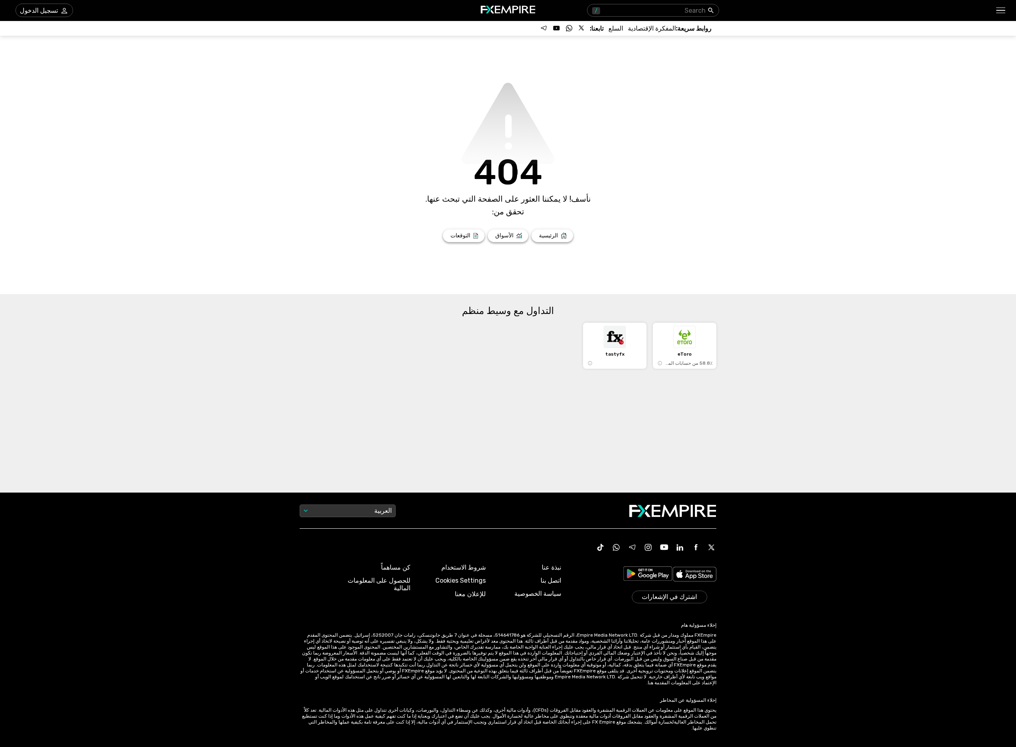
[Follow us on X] (582, 28)
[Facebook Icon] (695, 547)
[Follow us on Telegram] (543, 28)
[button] (1001, 10)
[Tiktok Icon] (600, 547)
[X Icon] (711, 547)
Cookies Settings (460, 580)
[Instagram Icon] (648, 547)
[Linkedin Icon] (680, 547)
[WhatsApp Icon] (616, 547)
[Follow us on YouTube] (556, 28)
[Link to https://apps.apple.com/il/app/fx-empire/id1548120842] (694, 574)
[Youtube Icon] (664, 547)
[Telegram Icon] (632, 547)
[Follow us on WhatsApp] (569, 28)
